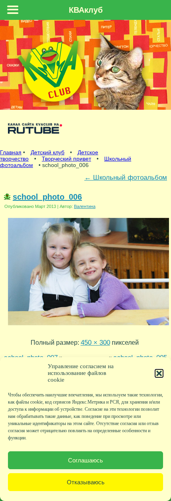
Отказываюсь (86, 482)
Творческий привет (66, 158)
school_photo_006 (47, 196)
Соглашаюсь (85, 460)
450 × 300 (95, 342)
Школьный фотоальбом (125, 177)
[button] (159, 373)
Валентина (84, 206)
